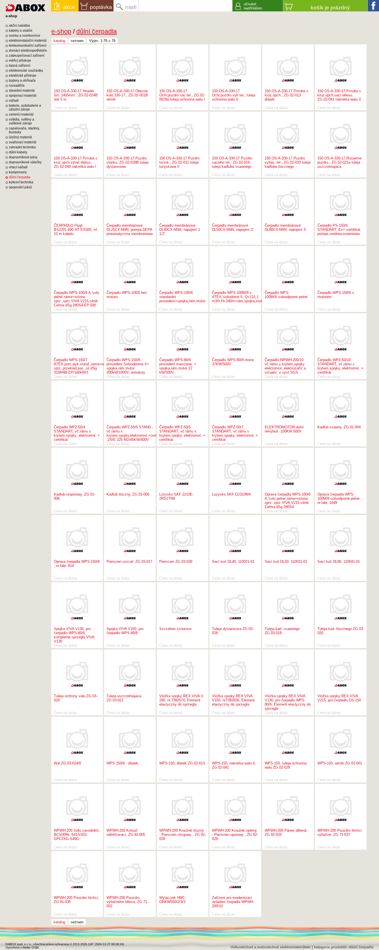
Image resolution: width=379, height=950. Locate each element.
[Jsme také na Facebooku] (373, 5)
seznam (77, 41)
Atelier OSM (30, 947)
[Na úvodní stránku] (25, 5)
